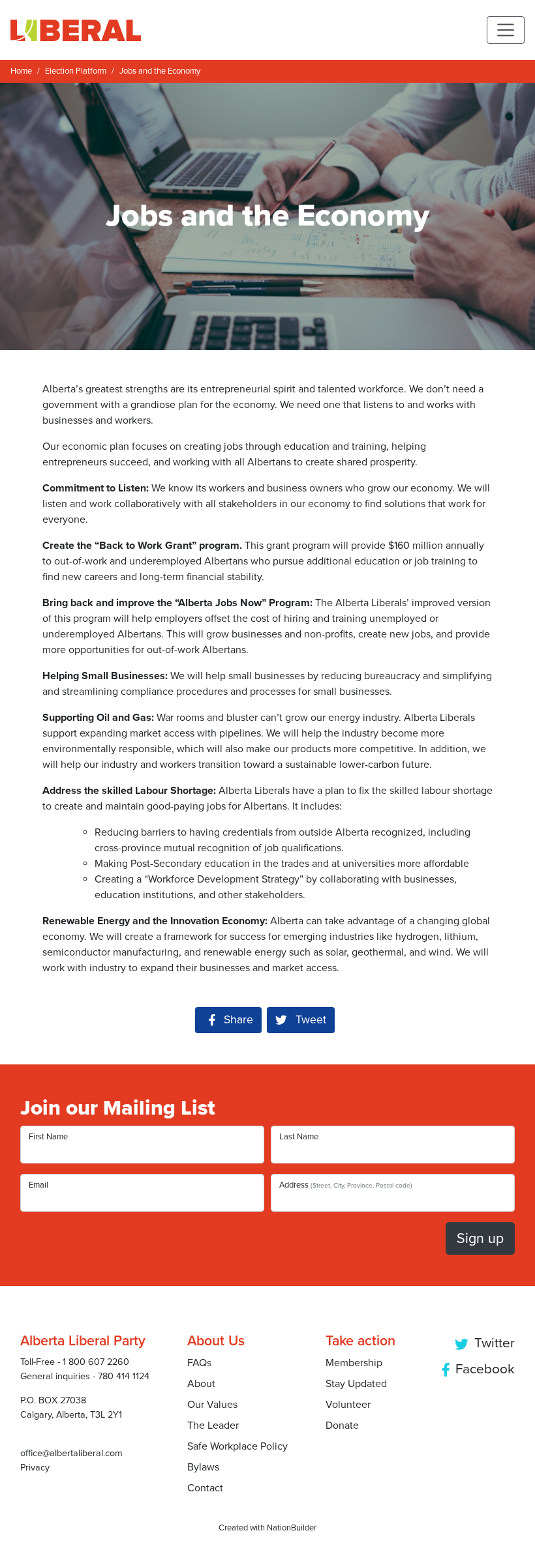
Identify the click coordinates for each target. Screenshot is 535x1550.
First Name (48, 1137)
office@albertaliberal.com (71, 1453)
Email (38, 1185)
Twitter (493, 1343)
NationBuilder (291, 1528)
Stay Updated (356, 1383)
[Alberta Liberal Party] (75, 30)
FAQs (199, 1362)
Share (243, 1020)
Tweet (309, 1020)
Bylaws (203, 1467)
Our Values (212, 1404)
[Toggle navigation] (506, 30)
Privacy (35, 1467)
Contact (205, 1488)
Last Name (298, 1137)
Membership (354, 1362)
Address (345, 1185)
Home (21, 71)
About (201, 1383)
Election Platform (75, 71)
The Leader (213, 1425)
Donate (342, 1425)
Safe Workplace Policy (237, 1446)
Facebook (483, 1369)
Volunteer (348, 1404)
